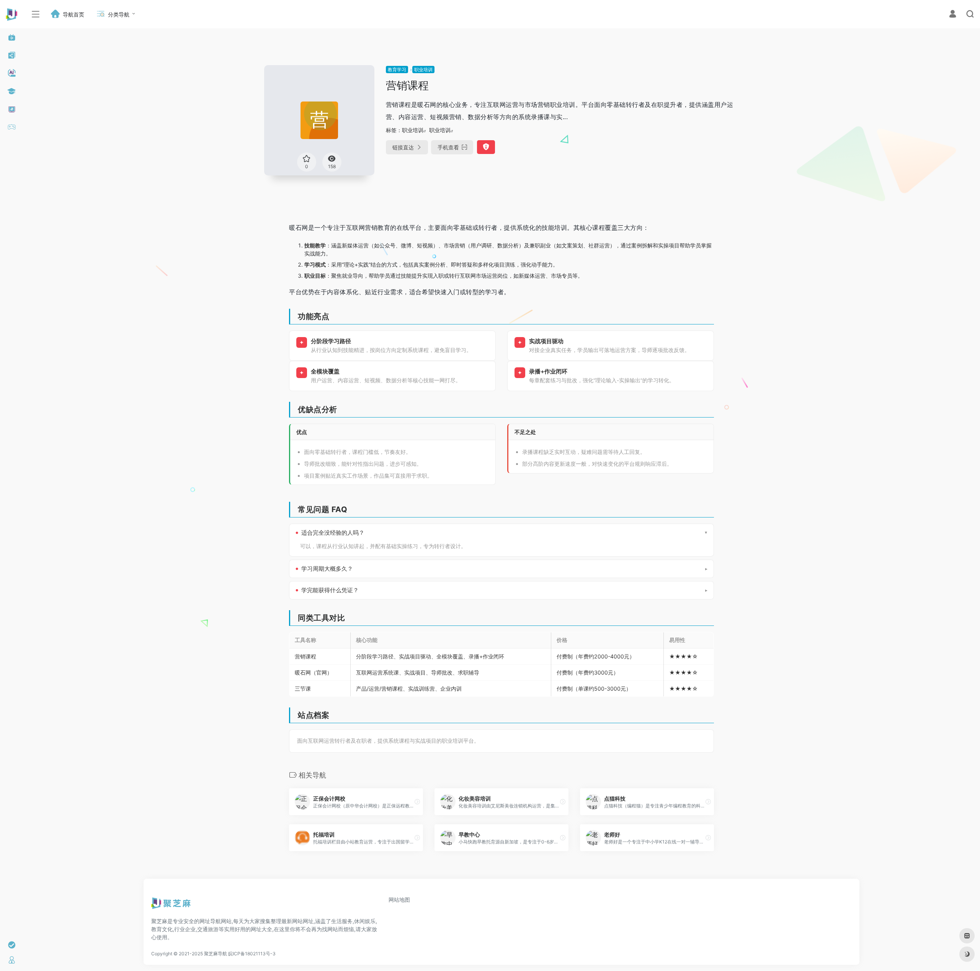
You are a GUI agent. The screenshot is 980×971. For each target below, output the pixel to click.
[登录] (953, 15)
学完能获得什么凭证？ (330, 590)
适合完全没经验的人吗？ (332, 532)
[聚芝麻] (171, 906)
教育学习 (397, 69)
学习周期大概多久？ (327, 568)
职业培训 (423, 69)
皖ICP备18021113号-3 (252, 953)
